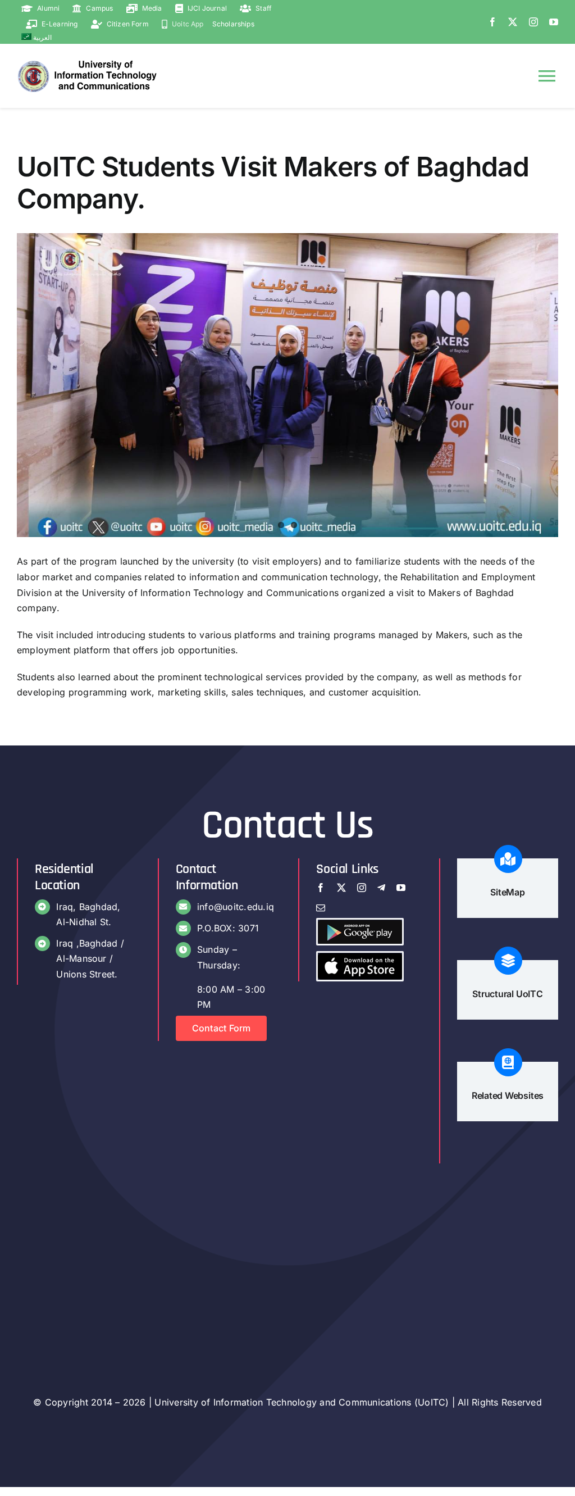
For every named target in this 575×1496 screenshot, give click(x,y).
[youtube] (553, 21)
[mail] (320, 907)
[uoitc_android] (360, 924)
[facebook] (492, 21)
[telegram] (381, 887)
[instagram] (533, 21)
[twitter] (512, 21)
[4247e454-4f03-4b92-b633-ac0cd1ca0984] (287, 385)
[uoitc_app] (360, 957)
